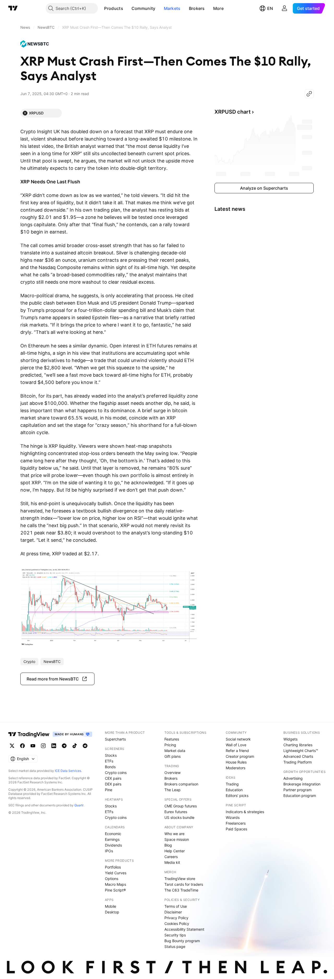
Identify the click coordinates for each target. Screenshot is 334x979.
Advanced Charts (298, 756)
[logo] (36, 44)
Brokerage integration (301, 784)
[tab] (41, 113)
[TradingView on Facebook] (22, 745)
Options (111, 878)
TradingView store (179, 878)
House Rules (236, 762)
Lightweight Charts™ (300, 750)
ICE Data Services (68, 771)
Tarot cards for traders (183, 884)
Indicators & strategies (245, 811)
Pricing (170, 745)
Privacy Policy (176, 918)
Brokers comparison (181, 784)
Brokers (197, 8)
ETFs (109, 761)
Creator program (240, 756)
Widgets (290, 739)
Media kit (172, 862)
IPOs (109, 851)
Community (144, 8)
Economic (113, 833)
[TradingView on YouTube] (33, 745)
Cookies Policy (176, 923)
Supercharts (115, 739)
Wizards (233, 817)
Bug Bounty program (182, 941)
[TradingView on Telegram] (64, 745)
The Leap (172, 790)
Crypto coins (116, 772)
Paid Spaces (236, 829)
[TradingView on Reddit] (85, 745)
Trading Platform (297, 762)
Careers (171, 856)
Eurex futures (175, 811)
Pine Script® (115, 890)
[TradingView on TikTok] (74, 745)
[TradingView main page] (13, 8)
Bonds (110, 767)
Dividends (113, 845)
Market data (174, 750)
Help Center (174, 851)
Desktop (112, 912)
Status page (174, 946)
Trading (232, 784)
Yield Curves (115, 873)
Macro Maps (115, 884)
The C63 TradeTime (181, 890)
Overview (172, 772)
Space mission (176, 839)
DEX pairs (113, 784)
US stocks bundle (179, 817)
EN (270, 8)
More (218, 8)
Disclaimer (173, 912)
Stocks (111, 755)
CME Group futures (180, 806)
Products (113, 8)
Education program (299, 795)
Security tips (175, 935)
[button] (127, 8)
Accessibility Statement (184, 929)
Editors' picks (237, 795)
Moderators (235, 768)
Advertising (293, 778)
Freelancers (236, 823)
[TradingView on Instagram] (43, 745)
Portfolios (113, 867)
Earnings (112, 839)
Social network (238, 739)
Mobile (110, 906)
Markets (172, 8)
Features (171, 739)
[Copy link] (309, 93)
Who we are (174, 833)
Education (234, 790)
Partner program (297, 790)
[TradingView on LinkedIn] (53, 745)
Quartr (79, 805)
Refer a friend (237, 750)
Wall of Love (236, 745)
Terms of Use (175, 906)
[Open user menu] (284, 8)
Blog (168, 845)
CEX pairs (113, 778)
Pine (108, 790)
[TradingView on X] (12, 745)
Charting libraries (297, 745)
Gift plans (172, 756)
